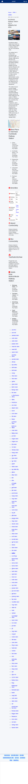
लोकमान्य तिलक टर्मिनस (15, 559)
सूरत (13, 671)
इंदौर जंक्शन (14, 490)
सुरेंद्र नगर (14, 674)
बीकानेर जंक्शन (15, 387)
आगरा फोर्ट (14, 332)
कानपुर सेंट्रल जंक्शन (14, 530)
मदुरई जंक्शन (14, 574)
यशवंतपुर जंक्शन (15, 724)
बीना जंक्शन (14, 392)
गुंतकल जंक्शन (14, 458)
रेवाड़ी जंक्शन (14, 648)
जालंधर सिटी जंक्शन (14, 506)
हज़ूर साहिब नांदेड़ (15, 469)
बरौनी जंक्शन (14, 367)
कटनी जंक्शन (14, 536)
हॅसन (13, 477)
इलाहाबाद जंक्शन (15, 343)
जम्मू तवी (13, 512)
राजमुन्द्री (14, 634)
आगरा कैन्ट (14, 330)
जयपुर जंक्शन (14, 498)
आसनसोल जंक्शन (15, 359)
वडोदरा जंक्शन (14, 701)
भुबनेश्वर (13, 381)
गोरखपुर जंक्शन (15, 452)
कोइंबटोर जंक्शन (15, 408)
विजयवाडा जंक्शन (15, 711)
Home (9, 12)
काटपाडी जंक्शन (15, 539)
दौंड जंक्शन (14, 416)
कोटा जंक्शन (14, 550)
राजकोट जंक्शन (15, 637)
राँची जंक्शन (14, 639)
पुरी (12, 628)
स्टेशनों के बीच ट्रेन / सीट (8, 757)
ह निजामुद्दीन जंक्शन (14, 484)
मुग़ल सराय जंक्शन (15, 591)
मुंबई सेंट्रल (14, 593)
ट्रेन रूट (17, 757)
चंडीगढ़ (13, 399)
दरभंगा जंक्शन (14, 413)
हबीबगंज (13, 472)
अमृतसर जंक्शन (15, 352)
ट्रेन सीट (22, 755)
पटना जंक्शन (14, 623)
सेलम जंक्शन (14, 653)
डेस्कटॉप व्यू (16, 760)
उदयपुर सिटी (14, 695)
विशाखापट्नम (14, 716)
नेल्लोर (13, 610)
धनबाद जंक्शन (14, 430)
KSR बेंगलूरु (14, 556)
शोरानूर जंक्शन (15, 663)
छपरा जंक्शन (14, 405)
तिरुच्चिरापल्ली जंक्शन (14, 686)
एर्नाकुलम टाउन (15, 441)
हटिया (13, 480)
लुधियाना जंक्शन (15, 568)
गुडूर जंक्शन (14, 455)
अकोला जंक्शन (15, 341)
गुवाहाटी (13, 463)
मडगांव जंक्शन (14, 571)
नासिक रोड (14, 607)
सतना (13, 656)
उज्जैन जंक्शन (14, 698)
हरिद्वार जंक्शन (14, 475)
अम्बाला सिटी (14, 349)
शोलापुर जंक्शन (15, 669)
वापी (12, 704)
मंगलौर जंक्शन (14, 579)
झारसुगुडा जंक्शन (15, 518)
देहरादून (13, 419)
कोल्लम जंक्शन (15, 547)
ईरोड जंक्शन (14, 444)
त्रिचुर (13, 683)
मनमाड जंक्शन (14, 582)
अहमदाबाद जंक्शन (15, 335)
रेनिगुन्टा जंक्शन (15, 645)
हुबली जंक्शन (14, 487)
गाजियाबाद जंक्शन (15, 450)
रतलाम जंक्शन (14, 642)
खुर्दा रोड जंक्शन (15, 542)
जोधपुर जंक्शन (14, 521)
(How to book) (17, 211)
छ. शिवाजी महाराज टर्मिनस (15, 396)
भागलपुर (13, 373)
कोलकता (13, 545)
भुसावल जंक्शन (15, 384)
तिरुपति (13, 692)
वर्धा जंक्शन (14, 722)
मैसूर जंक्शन (14, 599)
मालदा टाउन (14, 577)
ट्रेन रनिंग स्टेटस (14, 755)
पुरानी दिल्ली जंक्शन (14, 422)
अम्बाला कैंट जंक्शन (15, 346)
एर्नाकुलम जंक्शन (15, 438)
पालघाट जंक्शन (15, 620)
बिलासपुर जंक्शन (15, 389)
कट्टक (13, 410)
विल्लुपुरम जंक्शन (15, 713)
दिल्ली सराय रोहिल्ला (14, 427)
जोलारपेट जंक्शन (15, 524)
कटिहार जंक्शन (15, 533)
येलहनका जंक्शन (15, 727)
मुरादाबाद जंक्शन (15, 588)
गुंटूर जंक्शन (14, 461)
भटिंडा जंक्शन (14, 376)
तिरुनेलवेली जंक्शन (15, 690)
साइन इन (25, 1)
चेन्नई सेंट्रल (14, 402)
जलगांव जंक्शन (15, 510)
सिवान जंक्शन (14, 666)
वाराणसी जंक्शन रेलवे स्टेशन (15, 707)
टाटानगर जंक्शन (15, 677)
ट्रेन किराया (22, 757)
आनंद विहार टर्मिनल (14, 355)
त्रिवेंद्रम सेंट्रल (15, 680)
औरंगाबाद (13, 362)
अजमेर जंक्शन (14, 338)
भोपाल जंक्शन (14, 378)
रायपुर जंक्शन (14, 631)
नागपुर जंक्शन (14, 604)
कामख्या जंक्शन (15, 526)
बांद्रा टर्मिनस (14, 364)
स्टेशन (14, 12)
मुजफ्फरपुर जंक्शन (15, 596)
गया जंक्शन (14, 447)
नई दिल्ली (13, 613)
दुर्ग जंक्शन (14, 436)
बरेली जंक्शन (14, 370)
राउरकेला (13, 650)
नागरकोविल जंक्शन (15, 602)
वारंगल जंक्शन (14, 719)
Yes (17, 215)
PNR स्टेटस (7, 755)
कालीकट (10, 15)
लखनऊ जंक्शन (15, 563)
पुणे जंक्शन (14, 625)
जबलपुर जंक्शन (15, 496)
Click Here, (17, 206)
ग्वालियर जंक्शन (15, 466)
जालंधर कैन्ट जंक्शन (14, 502)
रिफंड (11, 760)
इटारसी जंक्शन (15, 493)
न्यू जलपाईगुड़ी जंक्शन (14, 616)
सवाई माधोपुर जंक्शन (14, 660)
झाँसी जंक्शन (14, 515)
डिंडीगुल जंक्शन (15, 433)
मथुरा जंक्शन (14, 585)
